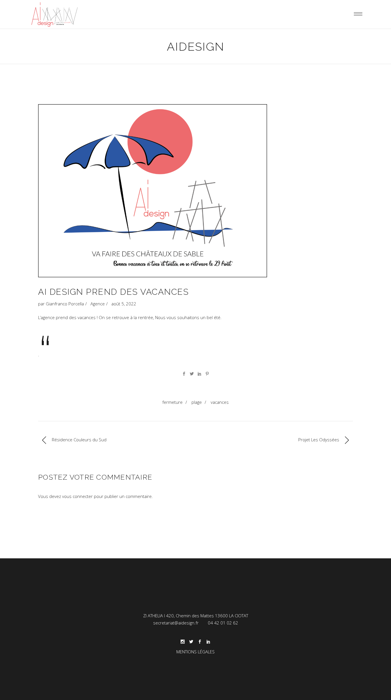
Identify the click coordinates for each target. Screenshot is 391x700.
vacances (220, 402)
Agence (97, 304)
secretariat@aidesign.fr (176, 623)
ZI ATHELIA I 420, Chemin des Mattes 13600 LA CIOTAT (195, 615)
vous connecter (77, 496)
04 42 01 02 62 (223, 623)
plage (196, 402)
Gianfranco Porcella (65, 304)
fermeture (172, 402)
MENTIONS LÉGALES (195, 651)
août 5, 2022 (123, 304)
